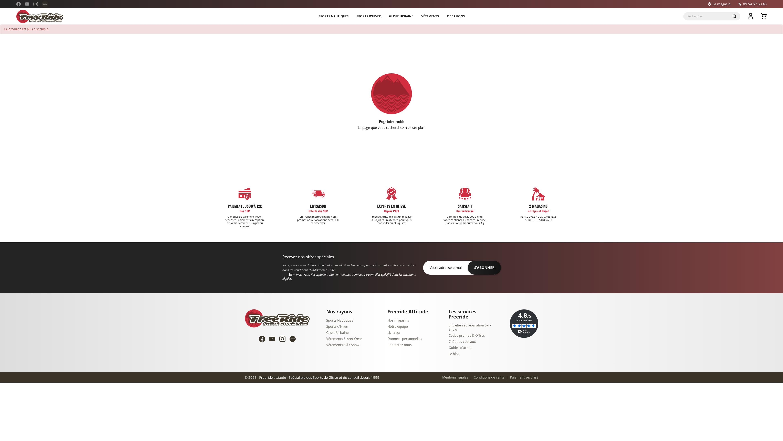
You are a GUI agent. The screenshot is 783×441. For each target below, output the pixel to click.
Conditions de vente (488, 377)
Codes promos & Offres (467, 336)
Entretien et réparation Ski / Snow (470, 327)
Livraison (394, 333)
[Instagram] (35, 4)
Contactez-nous (399, 345)
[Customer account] (751, 18)
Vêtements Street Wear (344, 339)
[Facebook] (18, 4)
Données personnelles (404, 339)
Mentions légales (455, 377)
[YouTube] (27, 4)
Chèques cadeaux (462, 342)
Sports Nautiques (339, 320)
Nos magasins (398, 320)
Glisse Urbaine (337, 333)
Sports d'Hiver (337, 327)
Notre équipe (397, 327)
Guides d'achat (460, 348)
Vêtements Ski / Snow (342, 345)
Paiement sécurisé (523, 377)
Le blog (454, 354)
